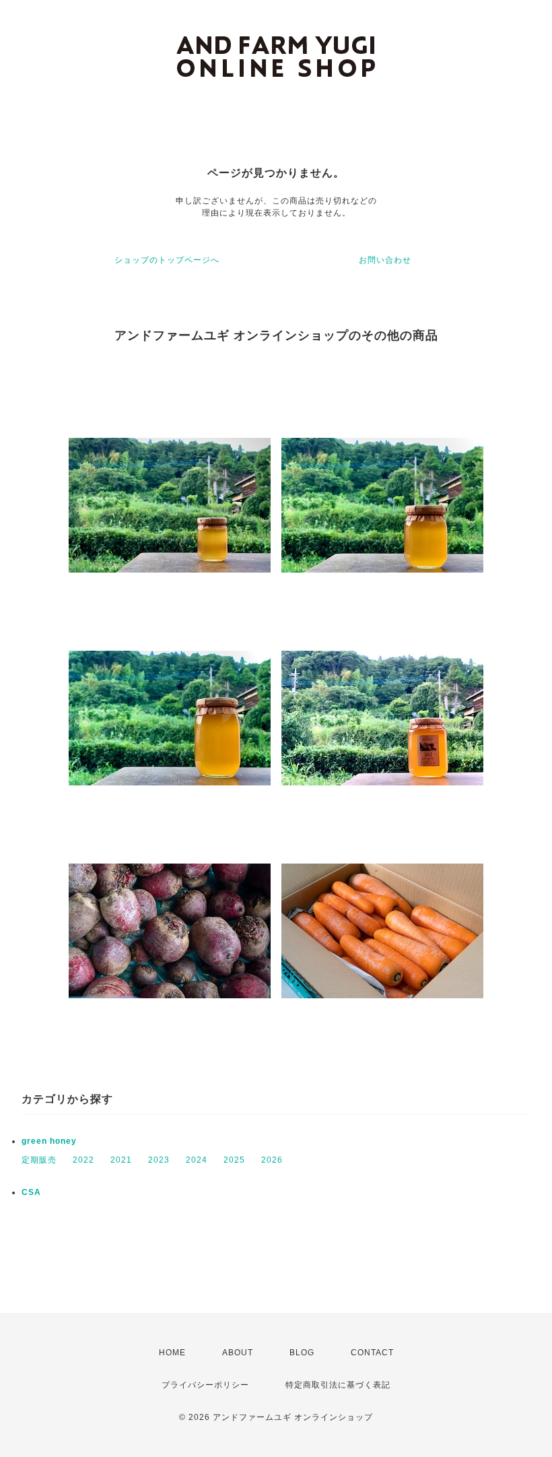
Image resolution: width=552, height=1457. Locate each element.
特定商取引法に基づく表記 (337, 1385)
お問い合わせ (385, 260)
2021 (121, 1160)
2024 (196, 1160)
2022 (83, 1160)
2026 (272, 1160)
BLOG (301, 1352)
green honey (49, 1141)
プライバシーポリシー (205, 1385)
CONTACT (372, 1352)
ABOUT (237, 1352)
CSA (31, 1192)
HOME (172, 1352)
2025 (234, 1160)
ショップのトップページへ (166, 260)
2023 (159, 1160)
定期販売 (39, 1160)
